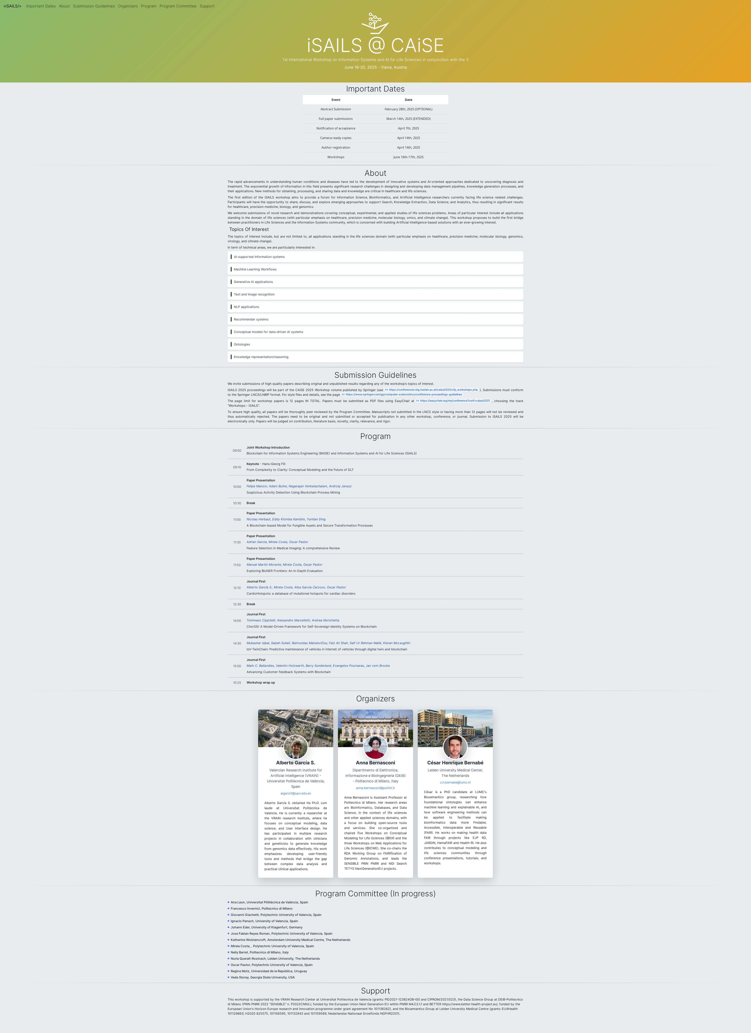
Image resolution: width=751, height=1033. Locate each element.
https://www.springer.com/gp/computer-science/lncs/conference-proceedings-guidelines (404, 398)
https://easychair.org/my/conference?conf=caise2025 (455, 404)
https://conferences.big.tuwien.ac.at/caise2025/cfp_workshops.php (433, 393)
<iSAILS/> (12, 6)
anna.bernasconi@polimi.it (375, 792)
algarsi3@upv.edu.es (296, 797)
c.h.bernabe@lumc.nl (455, 786)
